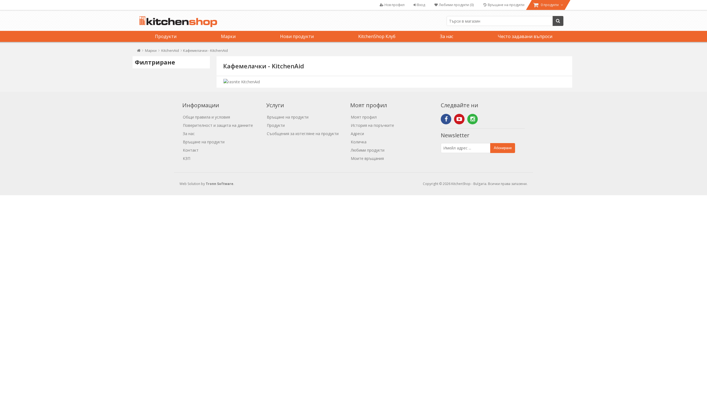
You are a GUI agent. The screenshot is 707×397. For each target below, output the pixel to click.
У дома (139, 52)
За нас (446, 36)
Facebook (446, 119)
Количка (358, 141)
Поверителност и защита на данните (218, 125)
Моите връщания (367, 158)
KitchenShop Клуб (376, 36)
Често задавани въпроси (525, 36)
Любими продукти (367, 150)
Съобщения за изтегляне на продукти (303, 133)
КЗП (186, 158)
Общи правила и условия (206, 117)
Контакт (191, 150)
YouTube (459, 119)
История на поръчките (372, 125)
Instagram (472, 119)
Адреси (357, 133)
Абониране (503, 148)
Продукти (165, 36)
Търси (558, 21)
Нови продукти (297, 36)
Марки (228, 36)
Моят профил (364, 117)
